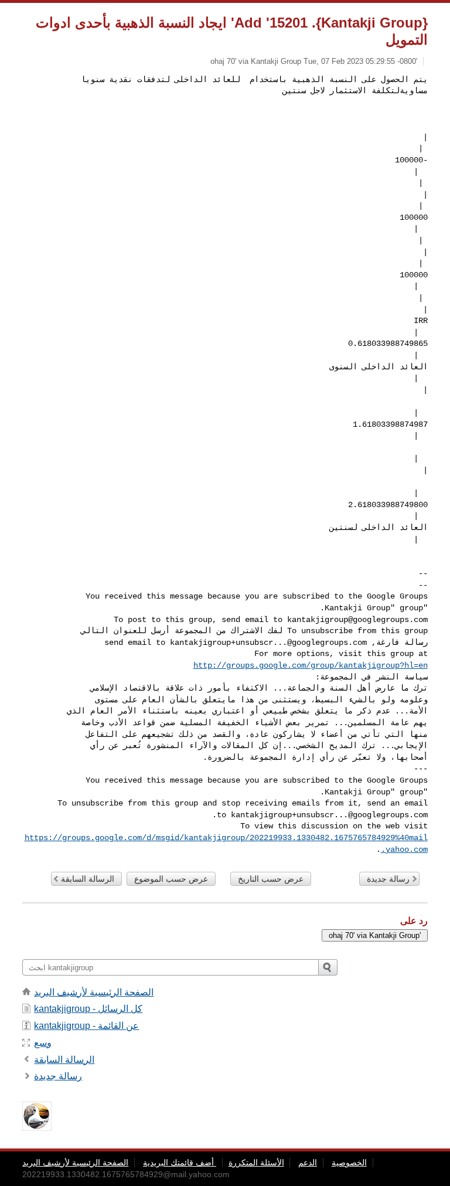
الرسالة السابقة (87, 878)
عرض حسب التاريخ (271, 878)
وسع (43, 1043)
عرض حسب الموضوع (171, 878)
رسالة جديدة (388, 878)
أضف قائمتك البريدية (179, 1162)
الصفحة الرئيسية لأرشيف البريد (94, 992)
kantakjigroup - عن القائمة (86, 1026)
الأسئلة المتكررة (256, 1162)
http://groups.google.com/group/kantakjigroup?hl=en (310, 665)
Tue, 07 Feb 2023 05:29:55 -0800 (360, 61)
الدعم (307, 1162)
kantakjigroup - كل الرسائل (88, 1009)
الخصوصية (349, 1162)
